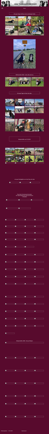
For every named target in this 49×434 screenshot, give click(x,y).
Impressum (24, 430)
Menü (24, 8)
